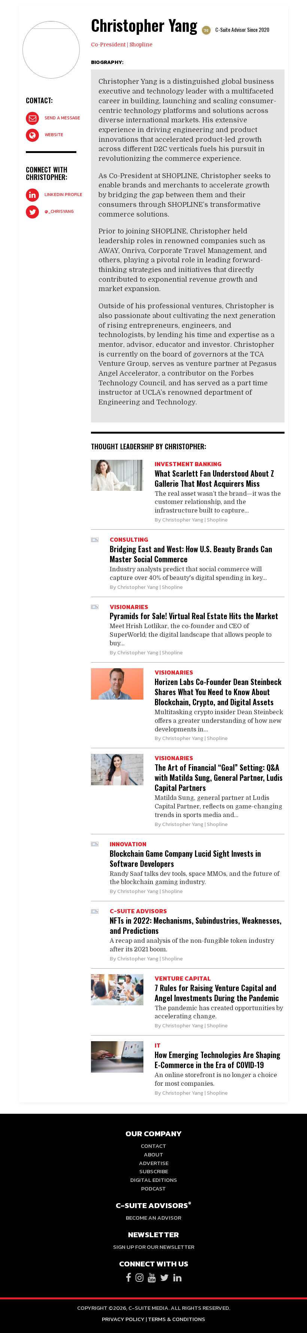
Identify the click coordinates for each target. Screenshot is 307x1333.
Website (54, 134)
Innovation (128, 844)
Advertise (153, 1163)
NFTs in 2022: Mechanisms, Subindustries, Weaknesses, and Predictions (196, 925)
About (153, 1154)
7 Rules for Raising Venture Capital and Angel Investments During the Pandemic (217, 992)
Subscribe (153, 1171)
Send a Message (62, 118)
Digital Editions (153, 1179)
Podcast (153, 1188)
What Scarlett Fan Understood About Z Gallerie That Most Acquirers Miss (214, 478)
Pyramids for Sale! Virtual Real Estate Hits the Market (194, 615)
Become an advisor (153, 1217)
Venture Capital (183, 978)
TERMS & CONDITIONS (176, 1319)
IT (158, 1045)
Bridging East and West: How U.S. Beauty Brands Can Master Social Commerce (191, 554)
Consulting (129, 539)
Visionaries (129, 606)
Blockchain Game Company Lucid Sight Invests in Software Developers (185, 858)
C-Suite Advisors (138, 910)
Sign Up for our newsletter (153, 1246)
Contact (153, 1145)
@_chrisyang (59, 211)
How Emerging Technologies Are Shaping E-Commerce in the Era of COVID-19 (217, 1059)
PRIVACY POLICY (123, 1319)
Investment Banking (188, 463)
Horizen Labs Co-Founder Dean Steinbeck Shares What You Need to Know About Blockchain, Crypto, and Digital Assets (218, 691)
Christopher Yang (182, 520)
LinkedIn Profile (63, 194)
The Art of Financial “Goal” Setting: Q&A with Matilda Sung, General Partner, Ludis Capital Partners (219, 777)
